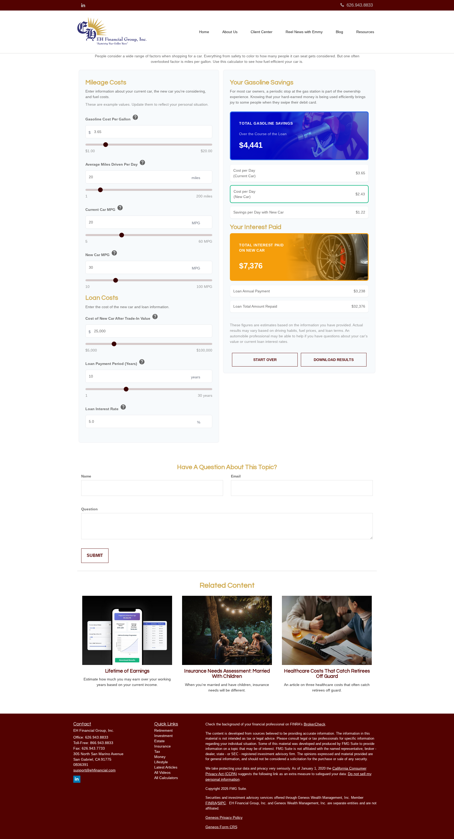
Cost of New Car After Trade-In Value (121, 317)
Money (160, 757)
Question (89, 509)
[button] (230, 32)
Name (86, 476)
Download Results (334, 360)
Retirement (163, 730)
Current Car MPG (104, 208)
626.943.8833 (360, 5)
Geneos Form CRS (221, 827)
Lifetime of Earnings (127, 671)
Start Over (265, 360)
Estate (159, 741)
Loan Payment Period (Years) (115, 362)
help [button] (135, 117)
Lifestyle (161, 762)
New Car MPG (101, 253)
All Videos (162, 772)
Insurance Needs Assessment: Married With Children (227, 674)
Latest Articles (165, 767)
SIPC (222, 803)
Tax (157, 751)
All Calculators (166, 778)
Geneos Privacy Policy (224, 817)
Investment (163, 736)
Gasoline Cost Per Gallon (111, 118)
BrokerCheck (314, 724)
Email (236, 476)
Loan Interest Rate (105, 407)
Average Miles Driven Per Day (115, 163)
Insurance (162, 746)
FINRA (210, 803)
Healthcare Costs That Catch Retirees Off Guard (327, 674)
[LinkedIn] (83, 5)
